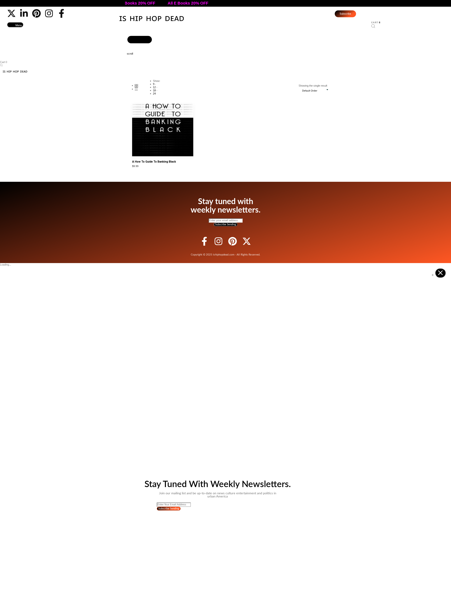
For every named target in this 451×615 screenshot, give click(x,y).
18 (154, 90)
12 (154, 87)
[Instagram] (49, 13)
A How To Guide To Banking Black (154, 161)
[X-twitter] (11, 13)
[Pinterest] (36, 13)
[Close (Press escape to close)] (440, 273)
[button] (15, 24)
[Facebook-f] (61, 13)
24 (154, 93)
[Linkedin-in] (24, 13)
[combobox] (311, 90)
